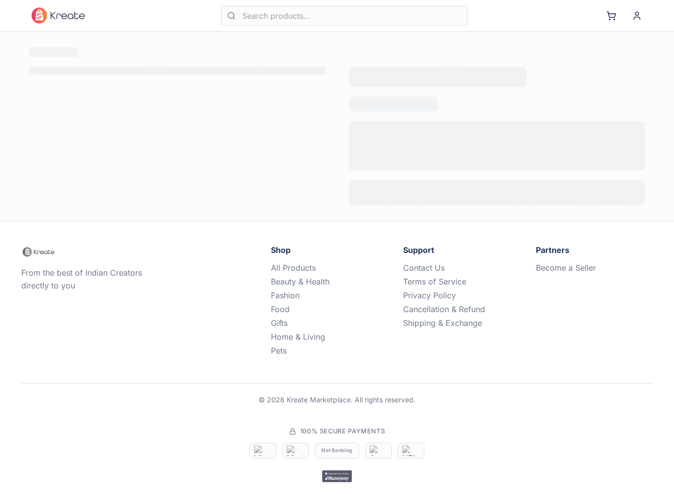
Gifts (279, 323)
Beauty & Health (300, 281)
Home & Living (298, 337)
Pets (279, 350)
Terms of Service (434, 281)
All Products (293, 268)
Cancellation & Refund (444, 309)
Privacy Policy (429, 295)
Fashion (285, 295)
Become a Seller (566, 268)
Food (280, 309)
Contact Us (424, 268)
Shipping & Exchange (442, 323)
